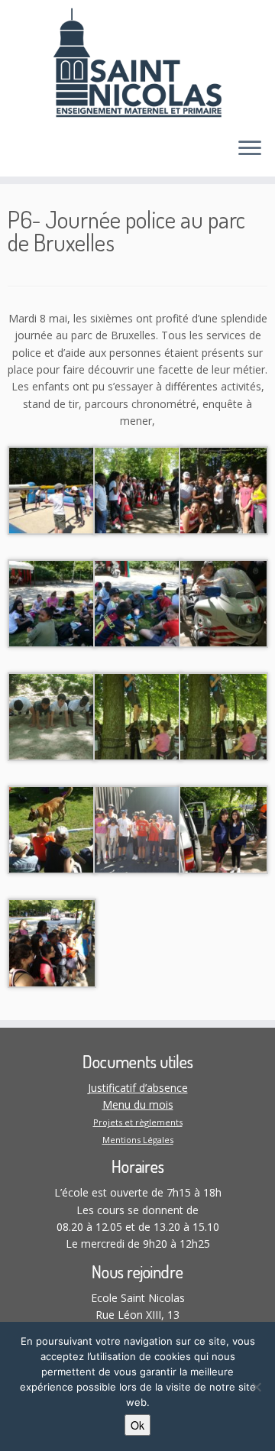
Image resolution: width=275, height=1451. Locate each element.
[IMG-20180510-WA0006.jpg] (137, 602)
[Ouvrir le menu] (249, 149)
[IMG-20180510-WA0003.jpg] (223, 489)
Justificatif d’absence (138, 1087)
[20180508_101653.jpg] (52, 941)
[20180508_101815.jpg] (223, 828)
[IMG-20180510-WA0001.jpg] (52, 489)
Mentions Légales (137, 1139)
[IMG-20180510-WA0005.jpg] (52, 602)
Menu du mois (137, 1104)
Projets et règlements (138, 1122)
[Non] (256, 1386)
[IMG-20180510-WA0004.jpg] (137, 489)
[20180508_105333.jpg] (137, 828)
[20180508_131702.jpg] (52, 715)
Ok (137, 1425)
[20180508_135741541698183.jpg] (223, 602)
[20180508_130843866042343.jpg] (137, 715)
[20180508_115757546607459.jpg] (52, 828)
